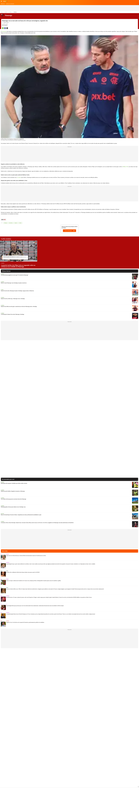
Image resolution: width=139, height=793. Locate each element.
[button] (1, 1)
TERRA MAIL (3, 3)
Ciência (7, 579)
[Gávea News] (3, 220)
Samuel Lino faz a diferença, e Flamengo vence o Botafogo (13, 298)
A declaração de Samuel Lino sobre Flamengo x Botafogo (12, 314)
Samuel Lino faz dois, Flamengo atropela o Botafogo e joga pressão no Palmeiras (17, 290)
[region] (69, 790)
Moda (7, 570)
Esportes (2, 513)
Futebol (2, 289)
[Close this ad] (138, 787)
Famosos (7, 562)
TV (6, 604)
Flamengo (8, 15)
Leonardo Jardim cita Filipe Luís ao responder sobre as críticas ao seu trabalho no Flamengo (18, 265)
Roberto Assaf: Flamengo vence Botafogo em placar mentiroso (14, 282)
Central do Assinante (10, 3)
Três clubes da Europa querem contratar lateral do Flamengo (13, 499)
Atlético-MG (125, 166)
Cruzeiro (19, 177)
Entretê (7, 554)
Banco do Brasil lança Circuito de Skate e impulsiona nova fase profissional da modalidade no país (21, 514)
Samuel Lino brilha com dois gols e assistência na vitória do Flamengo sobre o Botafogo (19, 306)
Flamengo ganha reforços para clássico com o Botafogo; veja (13, 506)
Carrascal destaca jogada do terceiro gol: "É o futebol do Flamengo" (14, 275)
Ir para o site (5, 1)
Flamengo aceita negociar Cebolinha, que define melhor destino (14, 483)
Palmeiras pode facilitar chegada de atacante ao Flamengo (13, 491)
